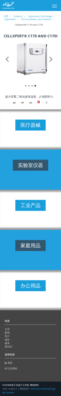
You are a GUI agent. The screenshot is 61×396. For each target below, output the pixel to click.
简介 (7, 336)
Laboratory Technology (40, 16)
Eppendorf (10, 19)
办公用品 (30, 285)
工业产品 (30, 205)
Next (53, 62)
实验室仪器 (30, 165)
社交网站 (12, 368)
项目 (7, 339)
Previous (8, 62)
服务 (7, 343)
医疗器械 (30, 124)
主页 (6, 16)
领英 (10, 362)
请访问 (8, 346)
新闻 (7, 332)
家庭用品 (30, 245)
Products (18, 16)
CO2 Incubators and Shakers (36, 19)
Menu (54, 6)
